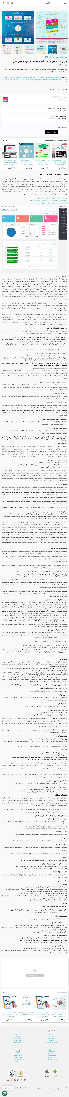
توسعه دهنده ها (49, 77)
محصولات (58, 77)
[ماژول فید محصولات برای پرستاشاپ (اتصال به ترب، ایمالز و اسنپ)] (59, 1002)
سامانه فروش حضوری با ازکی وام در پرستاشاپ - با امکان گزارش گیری (10, 1014)
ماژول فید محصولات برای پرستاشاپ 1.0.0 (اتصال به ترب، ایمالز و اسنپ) (59, 1014)
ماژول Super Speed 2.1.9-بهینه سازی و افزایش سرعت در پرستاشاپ (43, 162)
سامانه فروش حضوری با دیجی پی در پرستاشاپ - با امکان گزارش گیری (42, 1014)
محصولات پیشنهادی (23, 77)
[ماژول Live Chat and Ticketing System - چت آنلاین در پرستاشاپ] (9, 150)
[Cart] (4, 3)
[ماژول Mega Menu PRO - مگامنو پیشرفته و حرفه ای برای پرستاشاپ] (59, 150)
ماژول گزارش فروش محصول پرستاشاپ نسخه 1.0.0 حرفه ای (26, 1014)
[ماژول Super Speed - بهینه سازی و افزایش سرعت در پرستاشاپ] (42, 150)
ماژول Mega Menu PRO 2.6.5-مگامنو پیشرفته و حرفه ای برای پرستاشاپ (59, 162)
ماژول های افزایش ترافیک (34, 80)
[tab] (62, 89)
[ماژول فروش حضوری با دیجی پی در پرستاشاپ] (42, 1002)
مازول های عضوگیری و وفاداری (52, 80)
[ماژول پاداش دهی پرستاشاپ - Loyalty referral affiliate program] (52, 27)
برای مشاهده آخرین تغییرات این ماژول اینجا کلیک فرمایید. (51, 198)
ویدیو (41, 174)
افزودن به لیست (52, 89)
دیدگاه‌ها (49, 174)
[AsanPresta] (47, 3)
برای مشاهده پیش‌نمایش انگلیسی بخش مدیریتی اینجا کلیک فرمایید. (48, 200)
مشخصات (58, 174)
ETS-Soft (40, 77)
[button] (8, 3)
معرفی (66, 174)
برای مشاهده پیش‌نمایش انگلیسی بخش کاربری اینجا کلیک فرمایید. (48, 203)
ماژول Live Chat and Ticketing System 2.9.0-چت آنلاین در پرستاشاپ (10, 162)
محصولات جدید (62, 992)
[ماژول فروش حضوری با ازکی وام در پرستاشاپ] (9, 1002)
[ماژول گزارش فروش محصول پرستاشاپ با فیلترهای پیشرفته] (26, 1002)
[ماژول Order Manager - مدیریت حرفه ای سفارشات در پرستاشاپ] (26, 150)
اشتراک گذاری (62, 89)
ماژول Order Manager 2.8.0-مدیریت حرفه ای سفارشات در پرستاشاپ (26, 162)
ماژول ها (32, 77)
